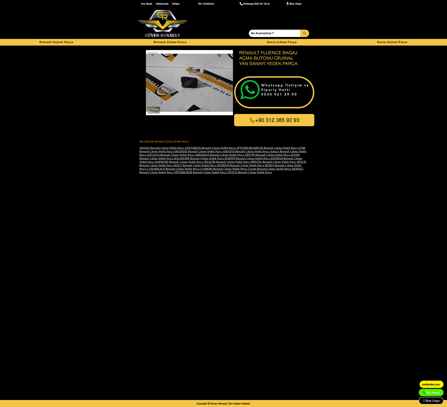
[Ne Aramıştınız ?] (304, 33)
